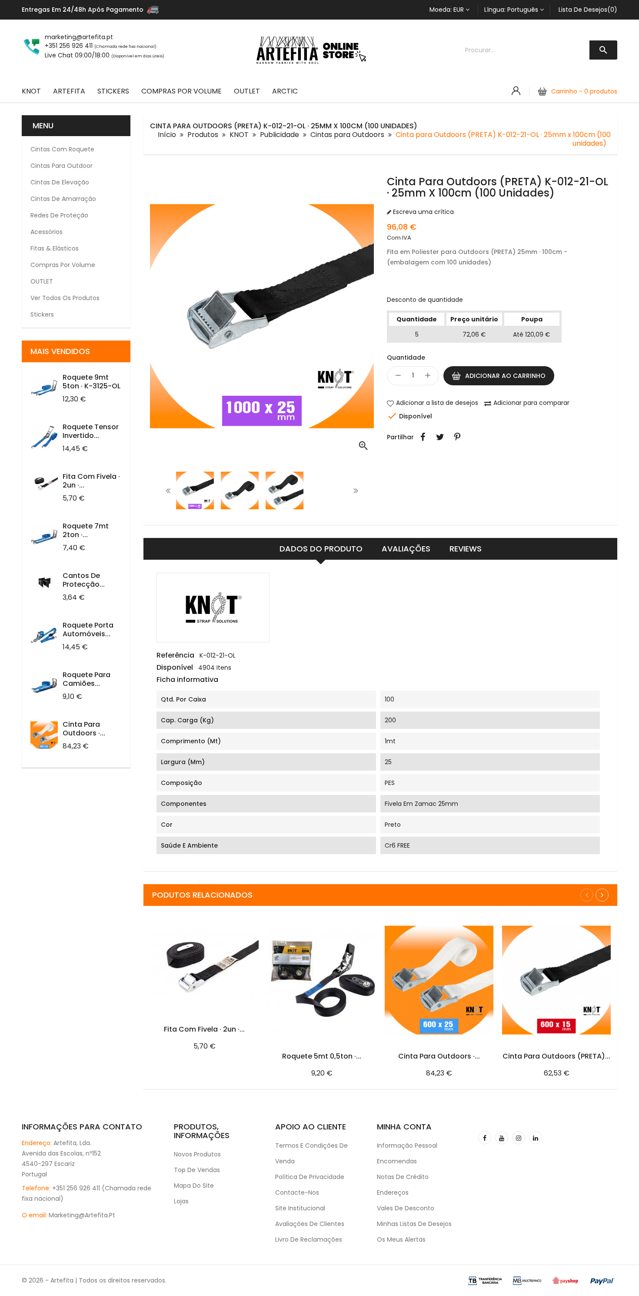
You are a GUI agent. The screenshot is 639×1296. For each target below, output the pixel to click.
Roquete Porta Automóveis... (88, 629)
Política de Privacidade (309, 1176)
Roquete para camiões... (86, 679)
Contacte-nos (297, 1192)
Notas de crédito (403, 1176)
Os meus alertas (401, 1239)
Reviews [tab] (465, 548)
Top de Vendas (197, 1170)
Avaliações (406, 548)
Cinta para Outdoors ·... (84, 728)
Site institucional (300, 1208)
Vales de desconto (405, 1208)
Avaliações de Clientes (309, 1223)
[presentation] (168, 490)
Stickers (113, 91)
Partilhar (422, 437)
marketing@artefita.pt (82, 1215)
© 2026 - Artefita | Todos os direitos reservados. (94, 1280)
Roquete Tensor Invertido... (91, 431)
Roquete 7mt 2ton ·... (86, 530)
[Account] (516, 91)
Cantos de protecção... (84, 580)
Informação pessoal (407, 1145)
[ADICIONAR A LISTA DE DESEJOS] (221, 913)
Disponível (174, 667)
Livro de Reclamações (308, 1239)
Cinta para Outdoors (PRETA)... (556, 1056)
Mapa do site (194, 1185)
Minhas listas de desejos (414, 1223)
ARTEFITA (69, 91)
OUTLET (247, 91)
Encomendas (397, 1161)
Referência (175, 655)
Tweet (440, 437)
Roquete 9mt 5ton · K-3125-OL (91, 381)
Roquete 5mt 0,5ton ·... (321, 1056)
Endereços (393, 1192)
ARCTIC (285, 91)
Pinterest (457, 437)
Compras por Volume (181, 91)
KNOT (31, 91)
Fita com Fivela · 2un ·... (91, 480)
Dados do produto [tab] (321, 548)
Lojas (181, 1201)
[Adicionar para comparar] (248, 913)
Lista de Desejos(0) (588, 9)
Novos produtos (197, 1154)
